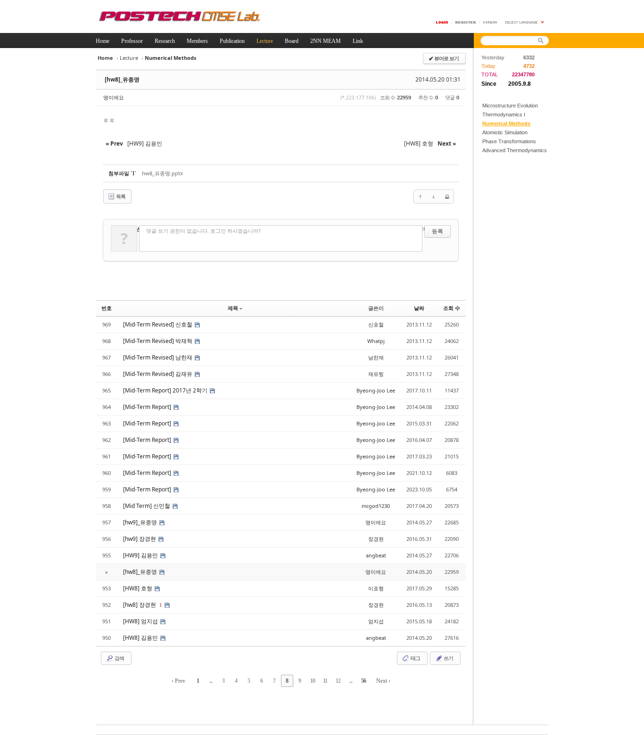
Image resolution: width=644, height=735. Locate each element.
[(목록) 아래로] (433, 196)
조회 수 (451, 307)
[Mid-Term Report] (148, 407)
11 (325, 681)
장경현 (376, 538)
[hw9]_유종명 (140, 522)
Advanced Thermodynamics (514, 150)
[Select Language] (524, 22)
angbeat (376, 555)
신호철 (376, 324)
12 (338, 681)
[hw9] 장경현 (140, 539)
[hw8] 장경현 (140, 605)
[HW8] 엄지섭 (141, 621)
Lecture (129, 57)
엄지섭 (376, 621)
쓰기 (448, 658)
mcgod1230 (376, 505)
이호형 (376, 588)
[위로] (420, 196)
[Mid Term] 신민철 (147, 506)
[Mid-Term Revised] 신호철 (158, 324)
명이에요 (113, 97)
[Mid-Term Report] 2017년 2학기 (166, 390)
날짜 (419, 307)
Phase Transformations (509, 141)
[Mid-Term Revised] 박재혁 (158, 341)
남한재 (376, 357)
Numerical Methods (506, 123)
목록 (120, 196)
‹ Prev (178, 681)
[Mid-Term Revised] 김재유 (158, 374)
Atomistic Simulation (505, 132)
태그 (415, 658)
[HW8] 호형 (138, 588)
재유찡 (376, 373)
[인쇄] (447, 196)
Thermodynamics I (503, 114)
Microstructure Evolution (510, 105)
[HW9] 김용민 (141, 555)
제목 (233, 307)
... (210, 681)
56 (363, 681)
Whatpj (376, 340)
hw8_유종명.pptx (162, 173)
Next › (383, 681)
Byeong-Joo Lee (375, 390)
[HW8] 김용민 (141, 638)
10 (312, 681)
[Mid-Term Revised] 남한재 (158, 357)
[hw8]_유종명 (122, 79)
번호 (106, 307)
